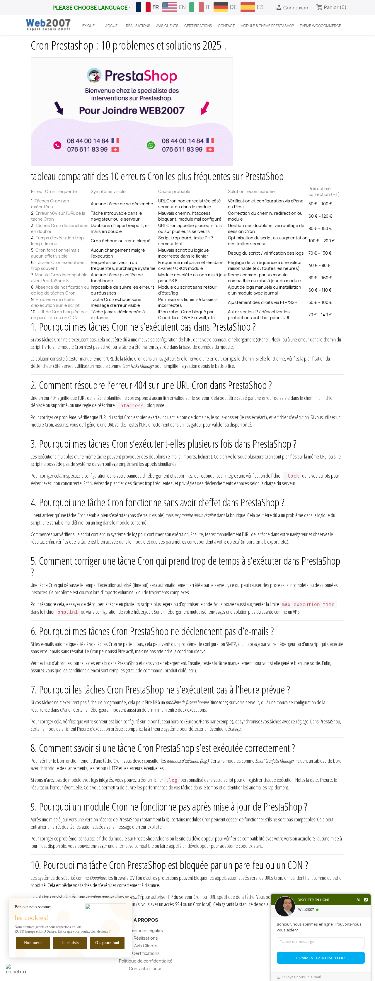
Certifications (146, 953)
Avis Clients (145, 945)
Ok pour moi (107, 943)
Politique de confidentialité (146, 961)
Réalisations (146, 938)
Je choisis (70, 943)
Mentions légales (146, 930)
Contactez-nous (146, 968)
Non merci (33, 943)
